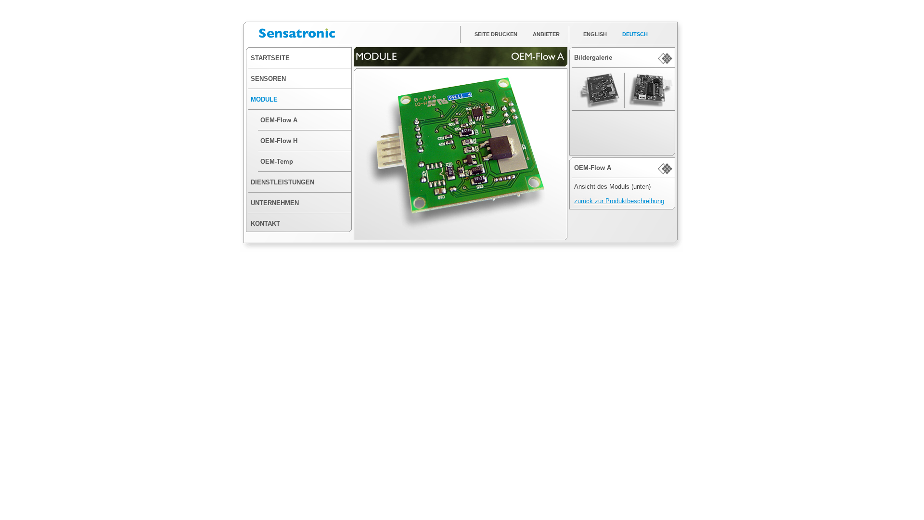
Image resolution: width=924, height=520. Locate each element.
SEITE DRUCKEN (496, 34)
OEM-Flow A (278, 120)
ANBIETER (546, 34)
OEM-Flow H (278, 140)
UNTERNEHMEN (275, 203)
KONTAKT (265, 223)
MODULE (264, 99)
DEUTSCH (635, 34)
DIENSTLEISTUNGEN (282, 182)
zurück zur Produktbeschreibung (619, 201)
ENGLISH (595, 34)
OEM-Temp (276, 161)
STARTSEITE (270, 58)
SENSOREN (268, 78)
